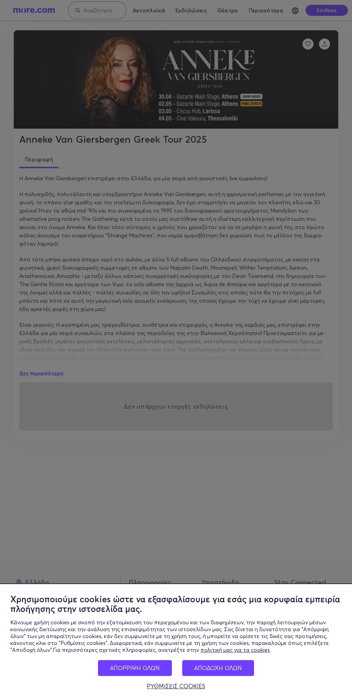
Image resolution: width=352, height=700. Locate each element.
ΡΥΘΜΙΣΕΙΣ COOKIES (176, 686)
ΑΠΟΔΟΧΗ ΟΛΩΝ (218, 667)
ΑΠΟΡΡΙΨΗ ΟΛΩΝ (135, 667)
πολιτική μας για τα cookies (235, 649)
